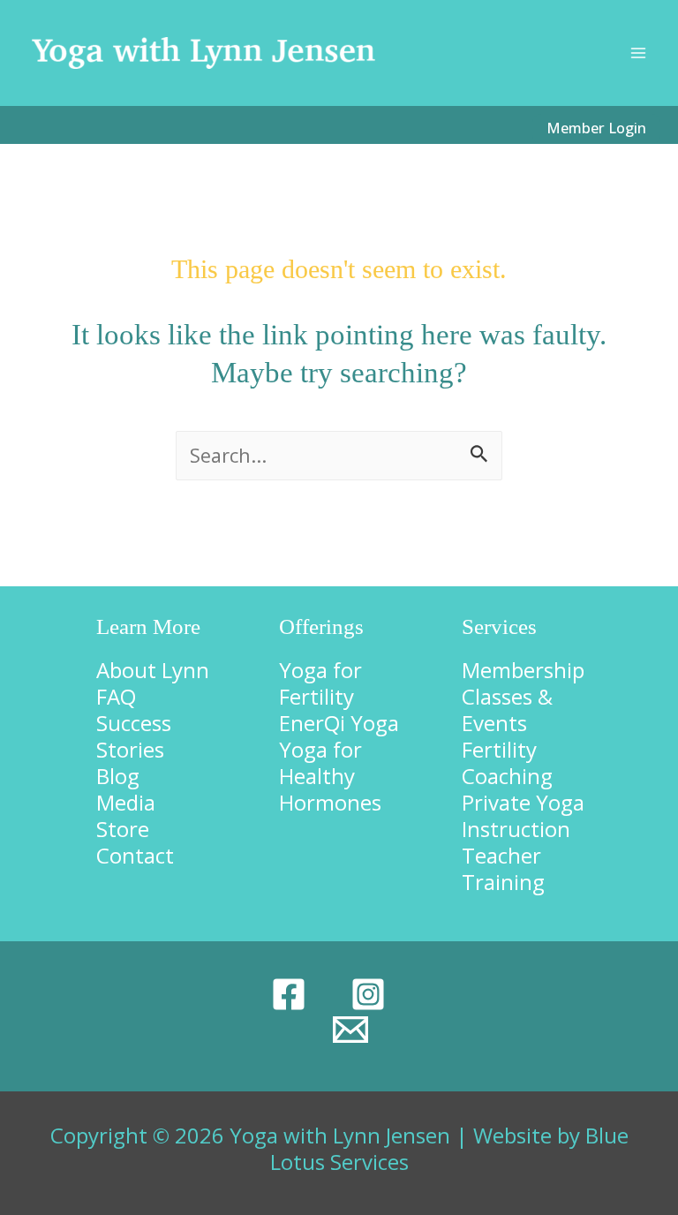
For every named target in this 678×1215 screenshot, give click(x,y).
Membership (523, 669)
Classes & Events (507, 709)
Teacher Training (503, 868)
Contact (135, 855)
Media (125, 802)
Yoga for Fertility (320, 683)
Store (122, 828)
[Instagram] (368, 994)
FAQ (116, 696)
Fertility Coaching (507, 762)
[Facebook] (288, 994)
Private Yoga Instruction (523, 815)
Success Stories (133, 736)
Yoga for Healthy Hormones (330, 776)
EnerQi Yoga (339, 722)
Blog (117, 775)
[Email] (350, 1029)
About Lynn (152, 669)
